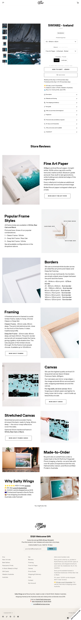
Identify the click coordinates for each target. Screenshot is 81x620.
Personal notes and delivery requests (55, 119)
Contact (30, 580)
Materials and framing (51, 98)
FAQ (29, 577)
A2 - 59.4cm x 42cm (52, 41)
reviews (27, 486)
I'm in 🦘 (52, 549)
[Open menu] (4, 2)
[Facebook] (3, 616)
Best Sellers (6, 562)
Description (49, 94)
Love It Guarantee (20, 488)
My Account (32, 583)
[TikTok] (6, 616)
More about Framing (16, 353)
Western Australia (8, 574)
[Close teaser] (68, 618)
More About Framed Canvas (18, 438)
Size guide (48, 106)
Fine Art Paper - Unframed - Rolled (57, 51)
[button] (74, 613)
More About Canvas (56, 401)
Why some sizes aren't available (54, 127)
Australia (5, 577)
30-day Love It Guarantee (52, 123)
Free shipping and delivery (52, 102)
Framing (31, 562)
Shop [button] (3, 557)
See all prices (61, 33)
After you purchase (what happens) (55, 110)
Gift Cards (5, 571)
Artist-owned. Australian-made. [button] (62, 557)
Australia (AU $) (7, 612)
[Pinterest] (10, 616)
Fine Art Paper (33, 565)
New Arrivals (6, 559)
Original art (48, 114)
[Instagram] (14, 616)
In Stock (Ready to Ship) (10, 568)
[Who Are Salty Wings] (21, 459)
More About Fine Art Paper (57, 196)
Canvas (30, 568)
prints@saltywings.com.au (41, 604)
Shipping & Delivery (34, 574)
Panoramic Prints (7, 565)
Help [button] (29, 557)
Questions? (49, 131)
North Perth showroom (43, 599)
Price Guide (32, 571)
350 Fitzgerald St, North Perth (41, 601)
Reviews (30, 559)
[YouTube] (18, 616)
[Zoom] (24, 44)
